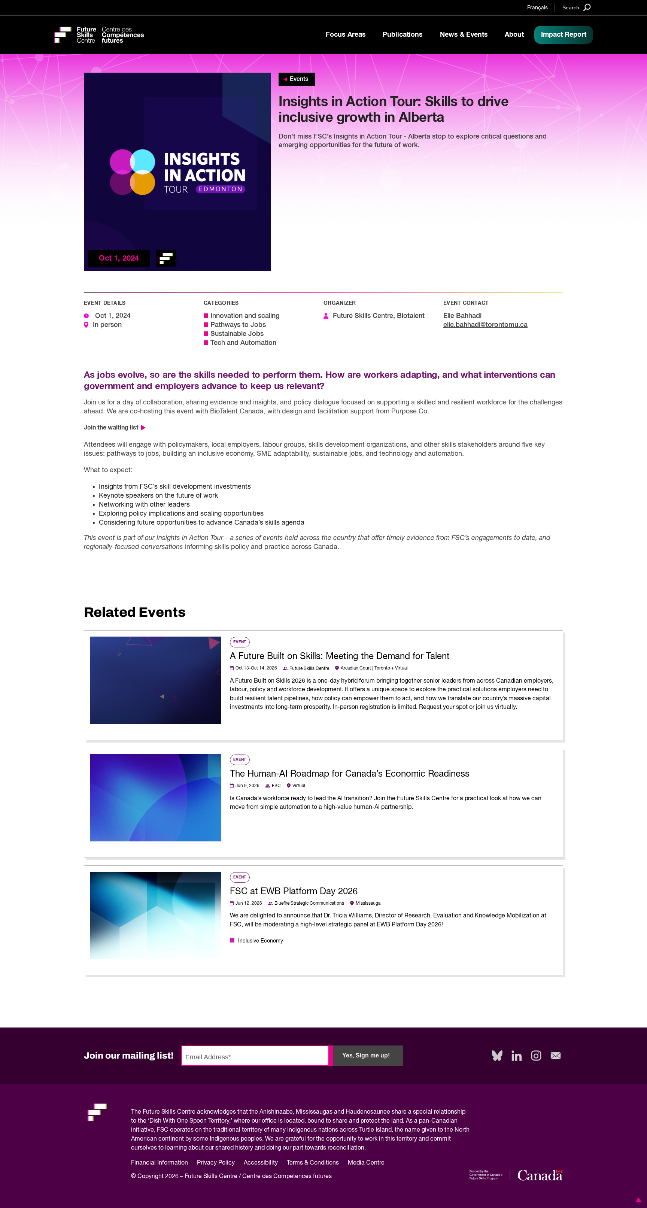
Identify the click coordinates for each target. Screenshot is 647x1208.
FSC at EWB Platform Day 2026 (294, 891)
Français (537, 7)
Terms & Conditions (313, 1163)
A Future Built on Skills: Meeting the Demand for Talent (340, 656)
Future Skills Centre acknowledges (189, 1112)
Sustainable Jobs (237, 334)
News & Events (464, 34)
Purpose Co (409, 411)
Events (299, 79)
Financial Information (159, 1163)
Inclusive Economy (260, 941)
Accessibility (261, 1163)
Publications (403, 34)
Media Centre (366, 1163)
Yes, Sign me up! (366, 1055)
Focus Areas (346, 34)
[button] (637, 1199)
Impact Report (563, 34)
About (514, 34)
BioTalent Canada (237, 411)
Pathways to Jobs (238, 325)
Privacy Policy (216, 1163)
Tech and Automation (243, 343)
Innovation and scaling (245, 316)
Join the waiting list (111, 428)
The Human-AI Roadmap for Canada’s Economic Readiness (350, 774)
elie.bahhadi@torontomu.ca (485, 325)
